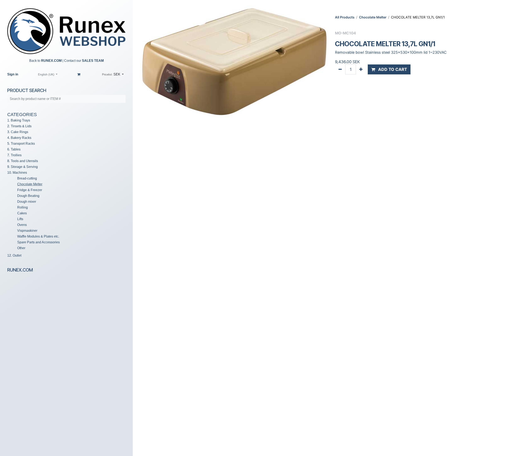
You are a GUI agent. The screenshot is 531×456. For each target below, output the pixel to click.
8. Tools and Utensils (22, 161)
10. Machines (17, 172)
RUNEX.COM (51, 60)
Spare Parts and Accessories (38, 242)
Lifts (20, 219)
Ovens (22, 225)
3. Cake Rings (17, 132)
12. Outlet (14, 255)
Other (21, 248)
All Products (344, 17)
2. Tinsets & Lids (19, 126)
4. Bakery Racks (19, 137)
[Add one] (361, 69)
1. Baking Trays (18, 120)
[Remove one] (340, 69)
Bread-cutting (27, 178)
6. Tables (14, 149)
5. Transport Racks (21, 143)
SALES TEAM (93, 60)
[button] (112, 74)
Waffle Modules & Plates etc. (38, 236)
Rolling (22, 207)
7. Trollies (14, 155)
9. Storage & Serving (22, 167)
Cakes (22, 213)
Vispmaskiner (27, 230)
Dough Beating (28, 196)
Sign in (12, 74)
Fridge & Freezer (29, 190)
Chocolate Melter (29, 184)
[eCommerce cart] (78, 74)
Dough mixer (26, 201)
